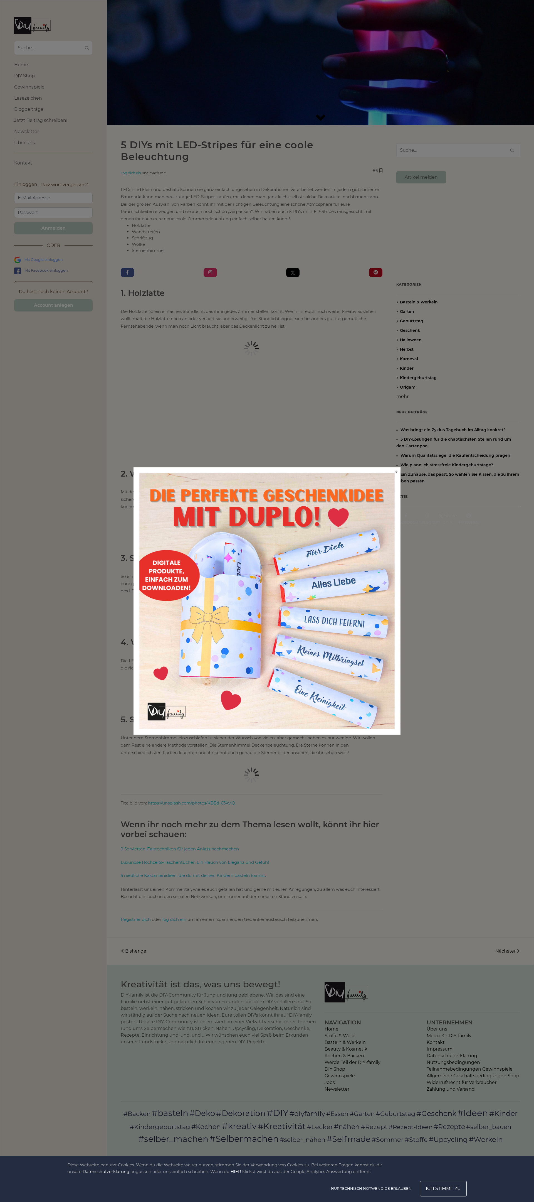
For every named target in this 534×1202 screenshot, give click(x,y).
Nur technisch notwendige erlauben (371, 1188)
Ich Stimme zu (443, 1188)
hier (236, 1171)
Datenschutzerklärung (106, 1171)
